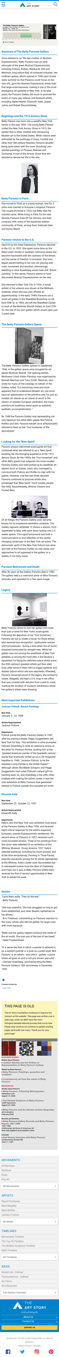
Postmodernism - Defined (15, 1276)
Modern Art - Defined (12, 1272)
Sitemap (37, 1346)
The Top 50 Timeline (12, 1241)
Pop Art (5, 1179)
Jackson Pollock (10, 1214)
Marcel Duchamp (11, 1201)
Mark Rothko (8, 1210)
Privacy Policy (25, 1346)
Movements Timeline (13, 1236)
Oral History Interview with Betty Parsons (24, 1137)
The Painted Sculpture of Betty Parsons (23, 1100)
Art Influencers (9, 1285)
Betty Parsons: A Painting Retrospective (23, 1091)
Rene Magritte (9, 1205)
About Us (28, 1316)
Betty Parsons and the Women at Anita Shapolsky (28, 1110)
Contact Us (28, 1321)
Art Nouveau (8, 1165)
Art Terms (7, 1281)
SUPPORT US (29, 1328)
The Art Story (29, 4)
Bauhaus (6, 1170)
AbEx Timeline (9, 1250)
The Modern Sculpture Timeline (18, 1245)
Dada (4, 1174)
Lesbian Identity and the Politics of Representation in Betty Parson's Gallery (22, 1063)
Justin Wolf (6, 988)
